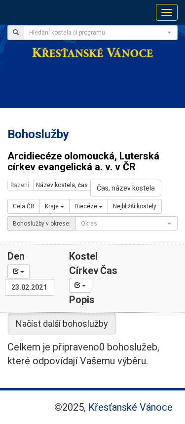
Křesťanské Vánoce (130, 407)
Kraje (52, 206)
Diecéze (86, 206)
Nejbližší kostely (134, 206)
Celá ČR (24, 206)
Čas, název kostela (126, 188)
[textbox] (97, 32)
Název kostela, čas (62, 185)
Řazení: (20, 185)
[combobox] (101, 32)
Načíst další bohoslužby (62, 323)
